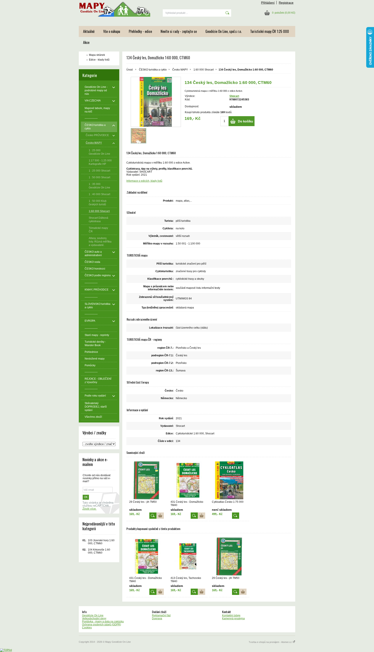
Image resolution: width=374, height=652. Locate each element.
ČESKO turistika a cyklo (153, 69)
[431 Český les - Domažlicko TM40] (188, 480)
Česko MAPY (180, 69)
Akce (86, 42)
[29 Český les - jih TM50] (146, 480)
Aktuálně (89, 31)
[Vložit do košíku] (160, 515)
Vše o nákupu (111, 31)
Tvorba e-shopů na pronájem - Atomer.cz (270, 642)
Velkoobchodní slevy (94, 618)
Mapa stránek (97, 54)
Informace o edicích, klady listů (144, 180)
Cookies (87, 627)
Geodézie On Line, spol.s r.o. (223, 31)
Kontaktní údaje (231, 615)
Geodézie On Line (92, 615)
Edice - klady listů (99, 59)
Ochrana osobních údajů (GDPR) (101, 624)
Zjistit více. (89, 508)
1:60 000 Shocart (203, 69)
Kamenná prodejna (233, 618)
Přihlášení (268, 2)
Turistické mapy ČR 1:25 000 (269, 31)
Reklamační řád (161, 615)
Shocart (234, 96)
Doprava (157, 618)
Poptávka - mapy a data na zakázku (103, 621)
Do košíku (245, 121)
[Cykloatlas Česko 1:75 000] (229, 480)
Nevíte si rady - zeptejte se (179, 31)
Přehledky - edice (140, 31)
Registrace (286, 2)
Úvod (129, 69)
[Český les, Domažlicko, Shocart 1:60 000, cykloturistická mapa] (156, 102)
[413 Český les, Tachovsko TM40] (188, 556)
